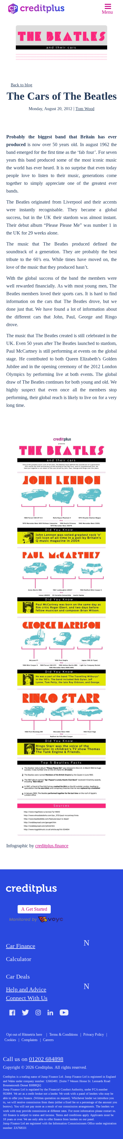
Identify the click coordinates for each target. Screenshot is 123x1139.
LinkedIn (50, 1013)
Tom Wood (85, 109)
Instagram (38, 1013)
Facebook (12, 1013)
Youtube (64, 1013)
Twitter (25, 1013)
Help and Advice (26, 989)
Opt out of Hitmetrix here (24, 1034)
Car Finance (20, 946)
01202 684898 (46, 1059)
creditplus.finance (51, 845)
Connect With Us (26, 998)
